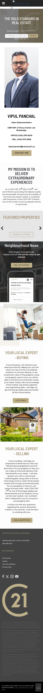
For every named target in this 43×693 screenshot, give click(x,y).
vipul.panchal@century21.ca (21, 147)
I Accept (38, 687)
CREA (20, 634)
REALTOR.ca (19, 645)
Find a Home (6, 558)
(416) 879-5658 (24, 139)
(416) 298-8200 (25, 135)
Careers (4, 561)
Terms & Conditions (8, 564)
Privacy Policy (7, 567)
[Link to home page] (21, 3)
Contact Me (21, 153)
